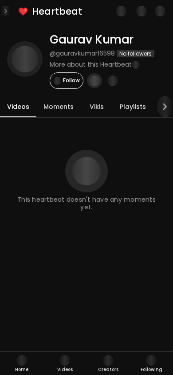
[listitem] (50, 11)
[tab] (21, 363)
